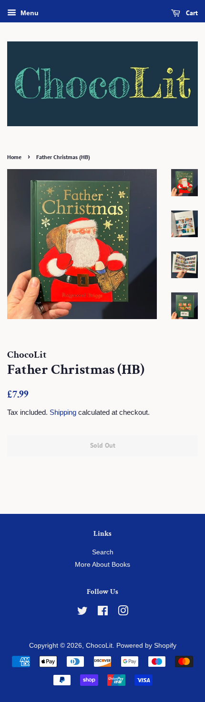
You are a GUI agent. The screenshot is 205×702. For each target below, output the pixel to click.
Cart (191, 13)
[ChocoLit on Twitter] (82, 612)
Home (14, 156)
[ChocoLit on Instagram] (123, 612)
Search (102, 552)
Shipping (63, 412)
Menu (29, 13)
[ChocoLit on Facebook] (102, 612)
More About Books (102, 564)
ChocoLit (99, 645)
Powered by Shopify (146, 645)
